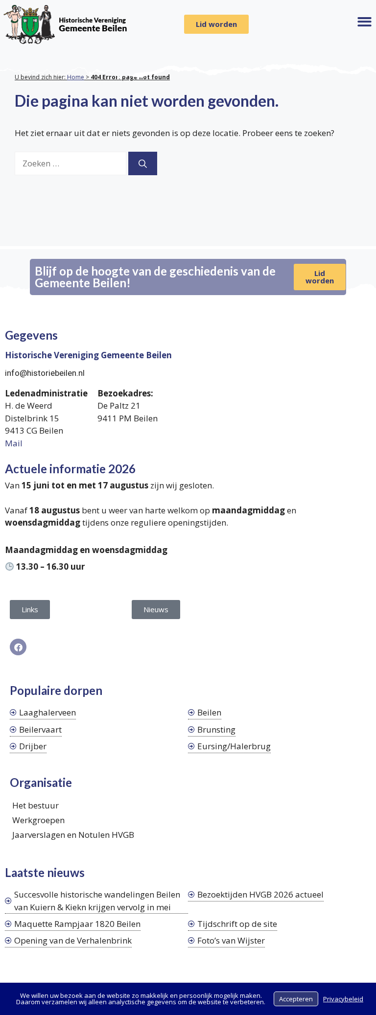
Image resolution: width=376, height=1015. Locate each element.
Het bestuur (35, 805)
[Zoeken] (142, 163)
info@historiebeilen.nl (45, 373)
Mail (14, 443)
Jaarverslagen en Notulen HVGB (73, 834)
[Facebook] (18, 647)
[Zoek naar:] (71, 163)
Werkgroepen (38, 820)
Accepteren (296, 998)
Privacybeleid (343, 998)
